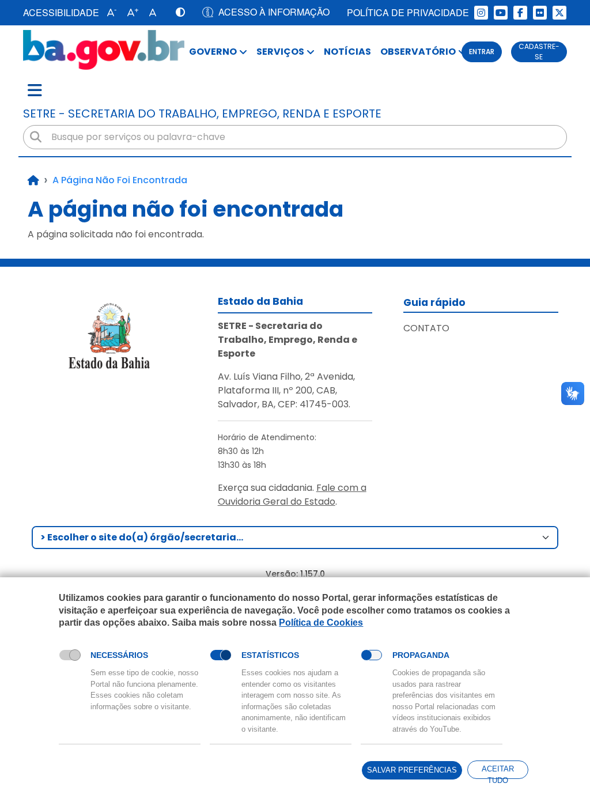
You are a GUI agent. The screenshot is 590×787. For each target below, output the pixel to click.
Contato (426, 328)
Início (33, 180)
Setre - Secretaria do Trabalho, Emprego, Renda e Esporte (202, 113)
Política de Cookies (321, 622)
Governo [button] (213, 51)
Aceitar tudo (498, 772)
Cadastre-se (539, 51)
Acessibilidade (61, 12)
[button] (109, 13)
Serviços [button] (280, 51)
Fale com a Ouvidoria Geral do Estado (292, 494)
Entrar (481, 51)
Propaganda (420, 655)
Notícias (347, 51)
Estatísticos (270, 655)
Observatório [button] (418, 51)
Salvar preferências (412, 770)
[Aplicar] (35, 137)
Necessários (119, 655)
